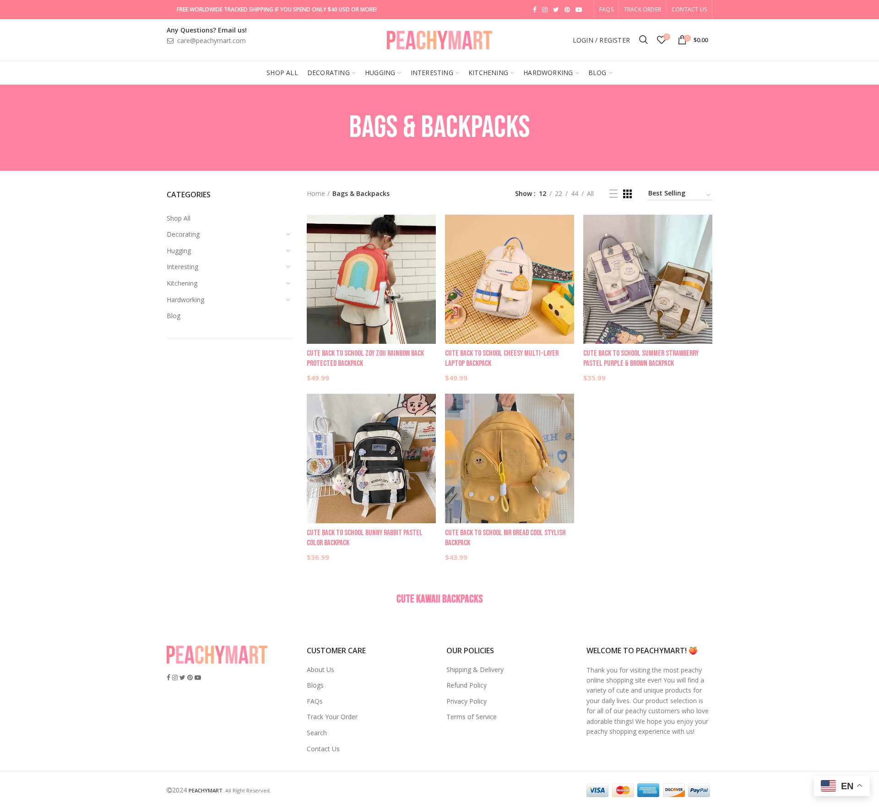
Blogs (315, 685)
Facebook (534, 10)
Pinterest (567, 10)
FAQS (606, 9)
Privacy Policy (466, 701)
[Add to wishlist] (429, 229)
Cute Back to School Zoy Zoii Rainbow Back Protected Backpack (365, 358)
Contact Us (689, 9)
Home (316, 193)
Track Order (642, 9)
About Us (320, 669)
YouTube (579, 10)
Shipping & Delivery (475, 669)
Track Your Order (332, 716)
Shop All (178, 218)
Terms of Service (471, 716)
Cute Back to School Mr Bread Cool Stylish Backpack (505, 538)
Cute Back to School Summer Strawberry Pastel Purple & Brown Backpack (641, 358)
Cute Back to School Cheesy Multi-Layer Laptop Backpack (502, 358)
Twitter (556, 10)
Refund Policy (466, 685)
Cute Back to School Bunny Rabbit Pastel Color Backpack (365, 538)
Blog (173, 315)
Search (317, 732)
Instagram (544, 10)
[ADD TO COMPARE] (429, 250)
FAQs (315, 701)
